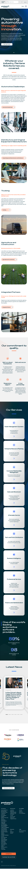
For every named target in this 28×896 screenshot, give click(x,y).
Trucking (4, 209)
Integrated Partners (7, 307)
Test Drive (2, 848)
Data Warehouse (3, 815)
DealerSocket (3, 819)
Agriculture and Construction (12, 817)
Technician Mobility (4, 847)
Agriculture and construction (8, 259)
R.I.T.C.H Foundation (22, 813)
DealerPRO (2, 816)
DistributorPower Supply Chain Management (4, 822)
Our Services (6, 44)
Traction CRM (3, 849)
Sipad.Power (3, 844)
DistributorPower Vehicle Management (4, 825)
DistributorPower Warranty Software (4, 829)
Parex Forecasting (4, 837)
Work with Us (21, 812)
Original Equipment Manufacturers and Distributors (13, 158)
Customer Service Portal (8, 857)
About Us (20, 811)
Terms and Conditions (22, 830)
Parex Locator (3, 838)
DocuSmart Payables (4, 831)
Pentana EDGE (3, 841)
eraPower (2, 832)
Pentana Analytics (4, 840)
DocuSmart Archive (4, 830)
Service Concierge (4, 843)
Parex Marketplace (4, 839)
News (11, 830)
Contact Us (8, 853)
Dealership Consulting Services (4, 818)
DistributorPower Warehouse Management (5, 827)
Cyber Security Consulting (3, 814)
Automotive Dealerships (8, 107)
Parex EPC (2, 836)
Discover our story (8, 788)
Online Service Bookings (5, 835)
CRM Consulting (3, 811)
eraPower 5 (3, 834)
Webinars (11, 833)
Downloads (12, 831)
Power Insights (3, 842)
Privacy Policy (21, 831)
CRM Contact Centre (4, 812)
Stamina (2, 846)
